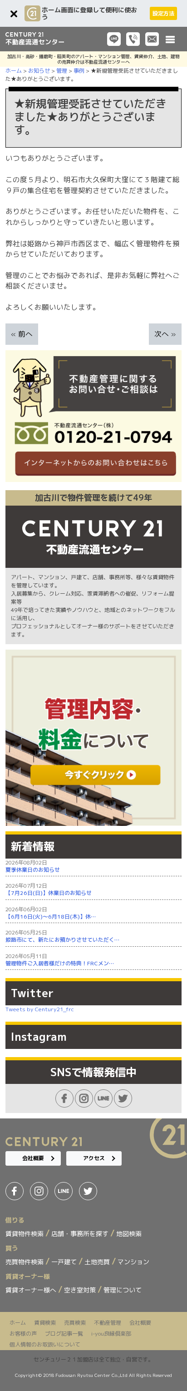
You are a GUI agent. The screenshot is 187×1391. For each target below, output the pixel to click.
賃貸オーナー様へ (31, 1290)
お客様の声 (23, 1333)
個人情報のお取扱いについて (45, 1344)
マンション (133, 1261)
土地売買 (98, 1261)
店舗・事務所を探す (80, 1233)
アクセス (94, 1158)
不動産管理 (107, 1322)
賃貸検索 (45, 1322)
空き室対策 (81, 1290)
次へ (161, 334)
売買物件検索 (25, 1261)
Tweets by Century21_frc (39, 1009)
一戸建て (65, 1261)
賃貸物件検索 (25, 1233)
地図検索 (129, 1233)
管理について (122, 1290)
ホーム (18, 1322)
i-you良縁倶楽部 (111, 1333)
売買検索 (75, 1322)
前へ (25, 334)
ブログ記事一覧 (64, 1333)
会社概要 (33, 1158)
